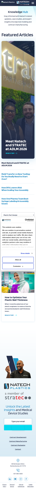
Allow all (18, 259)
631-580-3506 (18, 474)
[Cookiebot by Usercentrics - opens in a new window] (25, 220)
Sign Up (18, 428)
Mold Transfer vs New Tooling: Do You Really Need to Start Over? (16, 176)
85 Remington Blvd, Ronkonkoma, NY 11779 (18, 465)
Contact (18, 449)
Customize (17, 266)
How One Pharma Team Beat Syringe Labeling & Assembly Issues (15, 201)
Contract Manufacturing (18, 441)
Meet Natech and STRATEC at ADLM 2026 (16, 145)
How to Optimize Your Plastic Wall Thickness (16, 298)
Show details (25, 253)
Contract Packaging (18, 445)
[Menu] (32, 3)
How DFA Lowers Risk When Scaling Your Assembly (15, 188)
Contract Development (18, 437)
